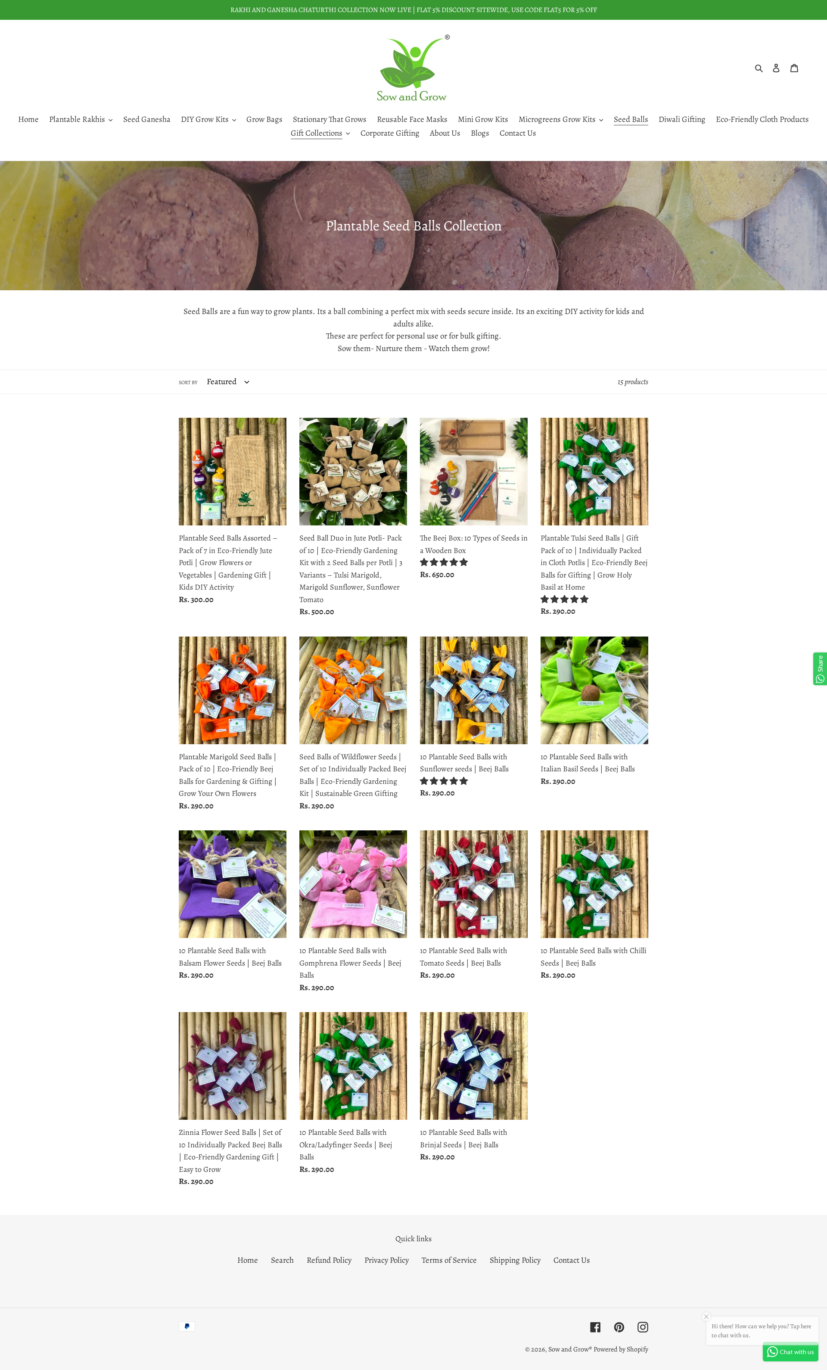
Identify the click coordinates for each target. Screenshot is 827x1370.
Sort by (188, 382)
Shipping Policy (515, 1260)
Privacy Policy (386, 1260)
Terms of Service (449, 1260)
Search (282, 1260)
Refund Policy (329, 1260)
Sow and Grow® (570, 1349)
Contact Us (571, 1260)
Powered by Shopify (621, 1349)
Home (247, 1260)
